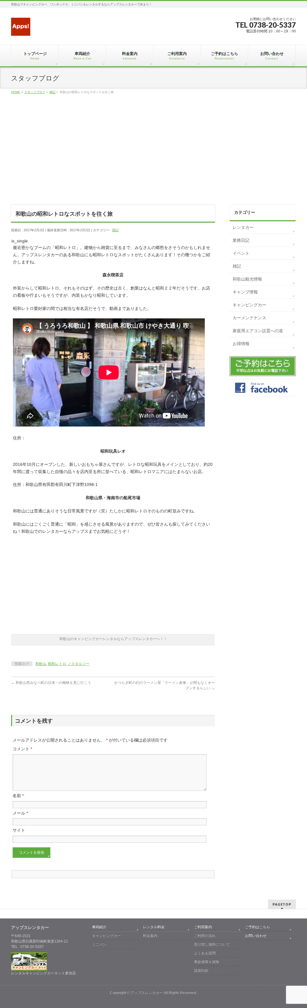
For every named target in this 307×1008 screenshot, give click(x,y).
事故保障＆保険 (206, 962)
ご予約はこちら (257, 927)
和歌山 (40, 664)
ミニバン (99, 944)
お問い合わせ (256, 936)
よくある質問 (205, 953)
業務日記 (241, 240)
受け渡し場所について (212, 944)
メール (20, 813)
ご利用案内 (203, 927)
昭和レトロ (57, 664)
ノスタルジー (78, 664)
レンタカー (243, 227)
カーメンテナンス (249, 317)
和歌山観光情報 (247, 279)
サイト (19, 830)
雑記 (115, 230)
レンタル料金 (154, 927)
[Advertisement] (153, 156)
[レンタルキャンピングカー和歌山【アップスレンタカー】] (20, 29)
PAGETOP (282, 904)
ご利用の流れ (205, 936)
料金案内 (150, 936)
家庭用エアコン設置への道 (258, 330)
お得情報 (241, 343)
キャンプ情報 (245, 292)
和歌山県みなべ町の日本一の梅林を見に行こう (51, 683)
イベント (241, 253)
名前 (18, 795)
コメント (22, 748)
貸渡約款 (201, 970)
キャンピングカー (249, 304)
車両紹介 (99, 927)
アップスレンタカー (146, 993)
